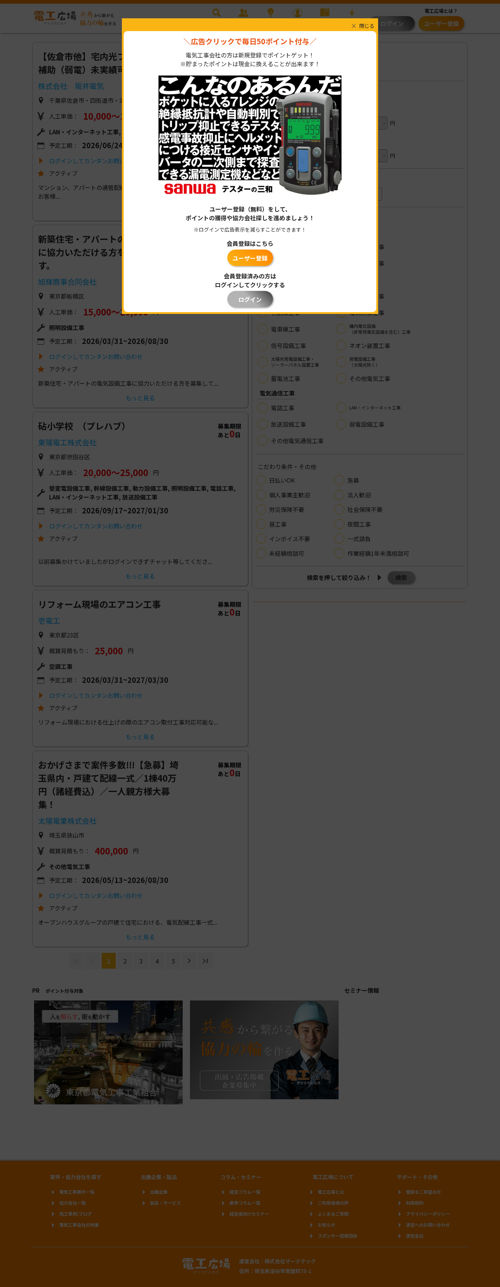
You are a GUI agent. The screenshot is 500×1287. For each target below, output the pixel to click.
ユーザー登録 (250, 258)
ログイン (250, 299)
